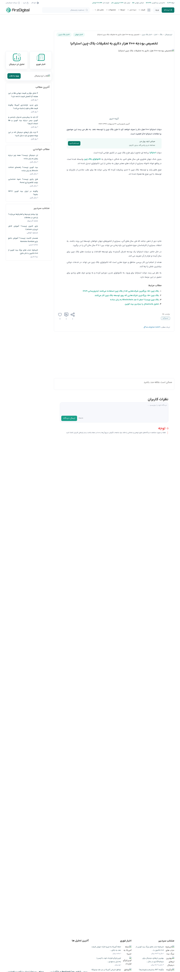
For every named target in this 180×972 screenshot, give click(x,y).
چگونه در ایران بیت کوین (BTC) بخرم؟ (23, 193)
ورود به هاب (14, 76)
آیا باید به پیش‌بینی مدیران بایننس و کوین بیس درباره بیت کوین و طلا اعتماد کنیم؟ (23, 120)
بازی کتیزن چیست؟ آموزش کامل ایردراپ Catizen (23, 228)
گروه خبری (114, 118)
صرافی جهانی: (139, 3)
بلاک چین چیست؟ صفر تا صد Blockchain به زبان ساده (134, 299)
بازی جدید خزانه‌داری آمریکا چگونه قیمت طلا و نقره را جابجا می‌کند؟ (23, 107)
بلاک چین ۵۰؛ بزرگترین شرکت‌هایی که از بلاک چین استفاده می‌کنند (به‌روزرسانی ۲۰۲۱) (121, 291)
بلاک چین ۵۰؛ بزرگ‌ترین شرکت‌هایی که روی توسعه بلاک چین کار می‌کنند (127, 295)
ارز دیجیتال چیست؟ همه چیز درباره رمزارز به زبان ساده (23, 157)
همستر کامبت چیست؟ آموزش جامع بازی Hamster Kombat (23, 240)
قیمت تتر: (105, 3)
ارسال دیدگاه (69, 418)
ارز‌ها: (172, 3)
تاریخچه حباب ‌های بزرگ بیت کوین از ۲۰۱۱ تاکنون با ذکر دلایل (23, 252)
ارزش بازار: (126, 3)
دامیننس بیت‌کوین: (158, 3)
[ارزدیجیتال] (18, 10)
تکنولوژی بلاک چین (92, 159)
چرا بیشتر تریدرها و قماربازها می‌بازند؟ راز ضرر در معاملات (23, 216)
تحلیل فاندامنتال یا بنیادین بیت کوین (142, 304)
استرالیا (153, 152)
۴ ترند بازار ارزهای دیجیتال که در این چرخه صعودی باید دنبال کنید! (23, 134)
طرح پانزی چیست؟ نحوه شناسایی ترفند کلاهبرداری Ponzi (23, 181)
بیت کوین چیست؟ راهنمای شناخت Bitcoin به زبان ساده (23, 169)
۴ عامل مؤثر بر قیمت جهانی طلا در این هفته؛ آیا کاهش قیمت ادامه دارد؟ (23, 95)
